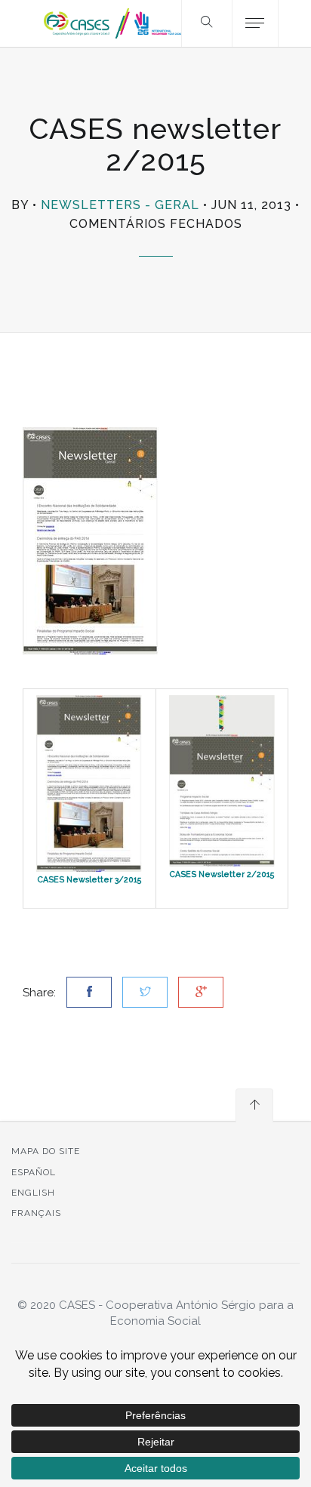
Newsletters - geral (120, 205)
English (33, 1192)
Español (33, 1172)
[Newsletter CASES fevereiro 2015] (222, 780)
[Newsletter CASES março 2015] (89, 783)
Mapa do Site (45, 1151)
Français (36, 1213)
